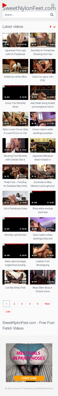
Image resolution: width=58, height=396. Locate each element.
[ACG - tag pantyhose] (29, 381)
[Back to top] (52, 389)
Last (8, 311)
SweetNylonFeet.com (29, 6)
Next (47, 303)
